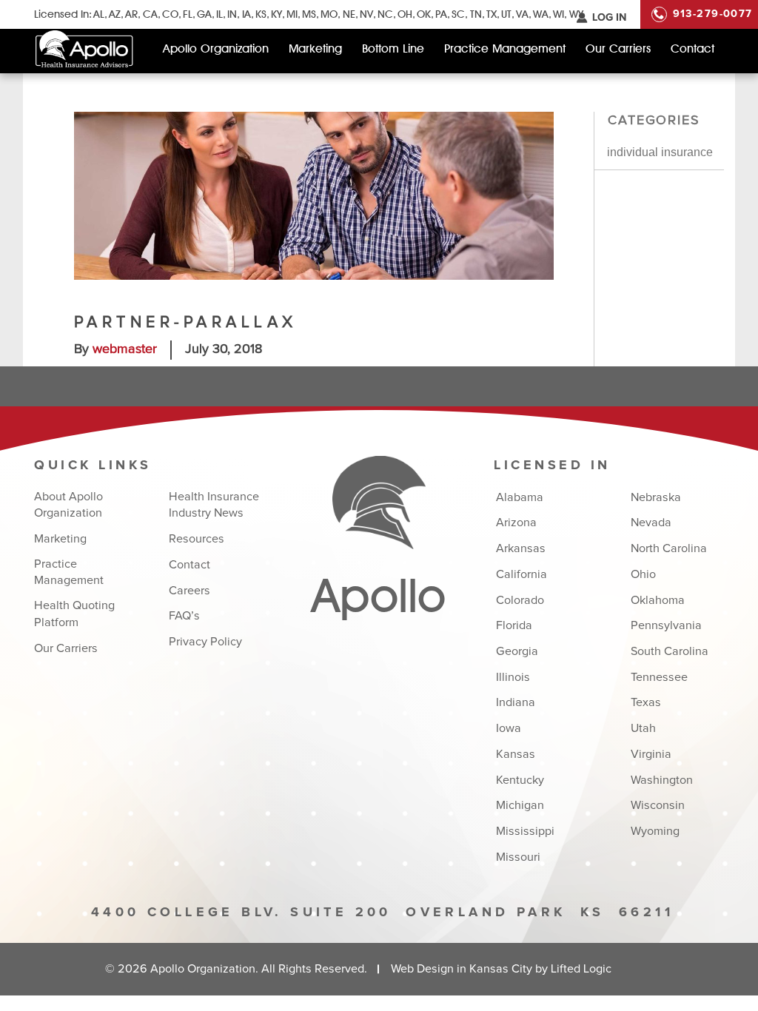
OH (405, 13)
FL (187, 13)
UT (506, 13)
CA (150, 13)
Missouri (518, 857)
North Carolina (669, 548)
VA (522, 13)
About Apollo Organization (68, 505)
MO (329, 13)
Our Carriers (618, 48)
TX (491, 13)
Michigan (519, 805)
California (521, 574)
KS (260, 13)
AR (131, 13)
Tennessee (659, 677)
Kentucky (519, 780)
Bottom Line (393, 48)
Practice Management (505, 48)
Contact (692, 48)
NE (349, 13)
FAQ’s (184, 616)
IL (219, 13)
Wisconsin (658, 805)
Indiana (515, 702)
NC (385, 13)
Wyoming (655, 831)
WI (558, 13)
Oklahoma (658, 600)
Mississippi (525, 831)
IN (232, 13)
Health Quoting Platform (74, 613)
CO (170, 13)
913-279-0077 (713, 14)
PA (441, 13)
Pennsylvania (666, 625)
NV (366, 13)
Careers (189, 591)
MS (309, 13)
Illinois (512, 677)
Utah (643, 728)
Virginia (651, 754)
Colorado (519, 600)
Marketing (315, 48)
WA (541, 13)
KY (276, 13)
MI (292, 13)
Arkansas (520, 548)
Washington (662, 780)
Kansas (515, 754)
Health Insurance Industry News (214, 505)
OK (424, 13)
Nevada (651, 522)
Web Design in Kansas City (461, 969)
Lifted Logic (581, 969)
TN (475, 13)
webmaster (125, 349)
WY (576, 13)
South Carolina (669, 651)
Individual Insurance (660, 151)
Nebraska (656, 497)
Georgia (516, 651)
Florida (513, 625)
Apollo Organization (216, 48)
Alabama (519, 497)
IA (246, 13)
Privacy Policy (205, 642)
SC (458, 13)
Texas (646, 702)
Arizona (516, 522)
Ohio (643, 574)
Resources (196, 539)
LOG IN (609, 18)
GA (204, 13)
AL (98, 13)
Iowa (508, 728)
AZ (115, 13)
